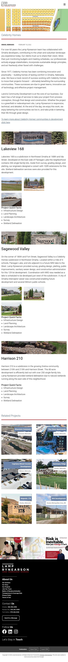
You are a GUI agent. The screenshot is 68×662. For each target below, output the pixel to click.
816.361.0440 (15, 609)
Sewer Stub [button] (33, 649)
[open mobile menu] (64, 4)
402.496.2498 (12, 607)
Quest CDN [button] (44, 649)
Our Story (5, 585)
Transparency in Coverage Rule (12, 593)
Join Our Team (7, 589)
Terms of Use (6, 597)
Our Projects (6, 587)
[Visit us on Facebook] (4, 631)
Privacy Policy (6, 595)
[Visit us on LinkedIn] (10, 631)
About (7, 579)
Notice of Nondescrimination (11, 591)
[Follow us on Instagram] (16, 631)
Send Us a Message (11, 618)
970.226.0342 (14, 612)
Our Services (6, 582)
